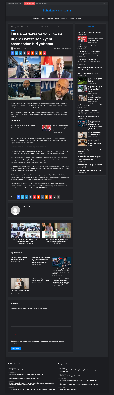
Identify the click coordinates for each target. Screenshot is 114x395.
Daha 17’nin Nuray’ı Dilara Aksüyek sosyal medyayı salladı (94, 97)
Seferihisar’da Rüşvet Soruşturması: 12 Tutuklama (40, 279)
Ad (12, 328)
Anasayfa (36, 18)
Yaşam (72, 18)
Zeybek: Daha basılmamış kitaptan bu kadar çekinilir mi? (60, 128)
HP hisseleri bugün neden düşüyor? (88, 116)
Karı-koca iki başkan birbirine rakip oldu (20, 291)
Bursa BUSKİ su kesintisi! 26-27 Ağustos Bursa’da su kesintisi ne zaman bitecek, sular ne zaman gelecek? (60, 281)
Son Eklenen (90, 26)
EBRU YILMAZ (17, 48)
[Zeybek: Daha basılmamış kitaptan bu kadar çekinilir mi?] (46, 128)
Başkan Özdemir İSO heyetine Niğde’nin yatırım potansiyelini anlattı (94, 142)
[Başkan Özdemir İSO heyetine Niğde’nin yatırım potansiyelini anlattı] (82, 142)
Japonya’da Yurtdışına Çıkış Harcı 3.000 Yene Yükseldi (95, 80)
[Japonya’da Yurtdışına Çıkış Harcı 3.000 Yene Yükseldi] (82, 80)
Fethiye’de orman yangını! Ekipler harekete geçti (48, 3)
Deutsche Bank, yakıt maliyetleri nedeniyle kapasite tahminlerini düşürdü (90, 111)
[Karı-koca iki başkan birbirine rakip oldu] (20, 283)
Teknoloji (64, 18)
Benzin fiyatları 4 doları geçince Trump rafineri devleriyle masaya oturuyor (95, 88)
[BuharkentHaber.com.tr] (57, 10)
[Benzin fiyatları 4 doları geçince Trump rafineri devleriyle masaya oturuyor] (82, 88)
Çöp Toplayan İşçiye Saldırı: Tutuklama (23, 126)
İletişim (78, 18)
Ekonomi (50, 18)
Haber (43, 18)
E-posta (13, 335)
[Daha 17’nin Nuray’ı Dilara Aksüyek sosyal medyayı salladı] (82, 98)
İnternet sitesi (45, 335)
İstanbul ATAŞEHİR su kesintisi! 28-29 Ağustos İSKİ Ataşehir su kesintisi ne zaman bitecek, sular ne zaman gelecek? (41, 260)
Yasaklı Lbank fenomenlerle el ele (88, 73)
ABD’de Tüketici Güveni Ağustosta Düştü (90, 170)
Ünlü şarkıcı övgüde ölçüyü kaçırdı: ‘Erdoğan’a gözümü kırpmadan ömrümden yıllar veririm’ (61, 271)
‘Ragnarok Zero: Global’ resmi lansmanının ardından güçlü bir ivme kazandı (89, 61)
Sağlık (57, 18)
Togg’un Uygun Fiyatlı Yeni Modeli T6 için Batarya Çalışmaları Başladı (90, 165)
